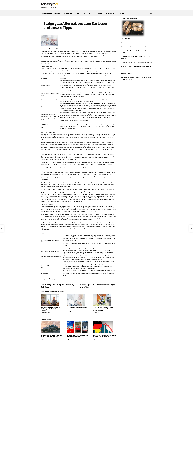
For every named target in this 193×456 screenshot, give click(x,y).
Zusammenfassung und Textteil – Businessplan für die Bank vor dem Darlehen (51, 309)
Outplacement (68, 13)
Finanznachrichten (46, 13)
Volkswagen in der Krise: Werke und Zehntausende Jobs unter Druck (51, 335)
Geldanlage (57, 13)
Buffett (91, 13)
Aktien (77, 13)
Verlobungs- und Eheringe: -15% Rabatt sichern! (52, 49)
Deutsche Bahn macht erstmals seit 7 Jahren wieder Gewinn (77, 335)
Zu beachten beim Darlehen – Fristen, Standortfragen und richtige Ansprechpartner (103, 309)
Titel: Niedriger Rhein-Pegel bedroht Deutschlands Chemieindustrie (136, 62)
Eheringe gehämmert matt (129, 18)
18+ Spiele (121, 13)
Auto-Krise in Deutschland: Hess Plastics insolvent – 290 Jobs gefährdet (104, 335)
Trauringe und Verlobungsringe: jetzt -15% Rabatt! (52, 279)
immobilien (100, 13)
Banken (84, 13)
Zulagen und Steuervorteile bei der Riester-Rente (77, 308)
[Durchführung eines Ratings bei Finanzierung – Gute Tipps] (2, 228)
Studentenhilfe (110, 13)
